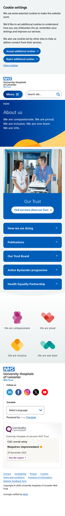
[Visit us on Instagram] (27, 392)
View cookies (10, 65)
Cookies (44, 474)
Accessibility (20, 474)
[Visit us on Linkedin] (9, 392)
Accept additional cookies (20, 51)
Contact (7, 474)
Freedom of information (40, 477)
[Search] (58, 94)
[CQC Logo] (16, 432)
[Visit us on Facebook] (18, 392)
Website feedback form (14, 481)
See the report (16, 457)
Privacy (33, 474)
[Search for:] (40, 94)
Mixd (25, 494)
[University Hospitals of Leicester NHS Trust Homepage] (14, 82)
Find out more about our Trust (31, 209)
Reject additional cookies (20, 59)
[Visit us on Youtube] (45, 392)
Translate (31, 417)
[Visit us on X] (36, 392)
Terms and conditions (13, 477)
